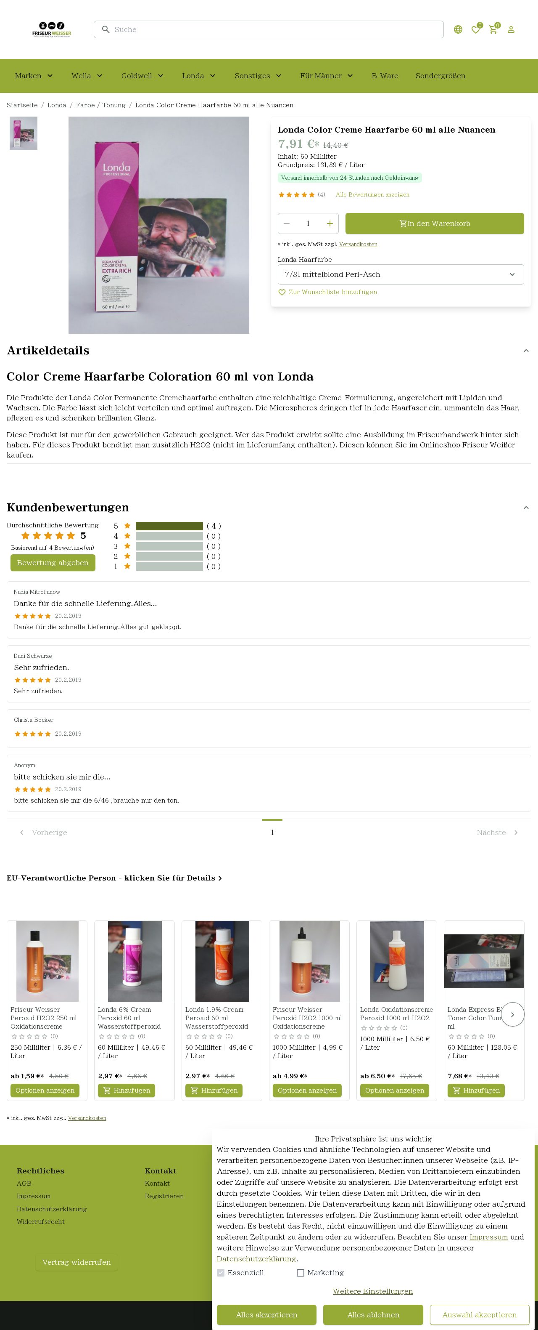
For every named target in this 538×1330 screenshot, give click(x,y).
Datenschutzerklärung (256, 1259)
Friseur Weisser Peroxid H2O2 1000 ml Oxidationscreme (307, 1018)
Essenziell (246, 1272)
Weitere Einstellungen (373, 1291)
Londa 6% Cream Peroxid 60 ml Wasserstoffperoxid (129, 1018)
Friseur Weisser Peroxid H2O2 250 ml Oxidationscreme (44, 1018)
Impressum (488, 1237)
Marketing (326, 1272)
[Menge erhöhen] (330, 223)
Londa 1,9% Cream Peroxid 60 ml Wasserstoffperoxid (216, 1018)
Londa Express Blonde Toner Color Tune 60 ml (483, 1018)
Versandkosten (358, 244)
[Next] (513, 1014)
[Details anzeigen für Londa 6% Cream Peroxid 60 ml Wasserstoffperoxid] (135, 961)
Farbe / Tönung (101, 105)
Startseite (22, 105)
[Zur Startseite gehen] (52, 29)
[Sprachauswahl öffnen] (458, 29)
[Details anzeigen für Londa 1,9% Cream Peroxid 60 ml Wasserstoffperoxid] (222, 961)
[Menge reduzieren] (286, 223)
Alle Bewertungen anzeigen (372, 194)
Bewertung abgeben (53, 562)
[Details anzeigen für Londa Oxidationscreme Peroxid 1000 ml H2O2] (397, 961)
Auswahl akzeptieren (479, 1314)
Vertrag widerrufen (76, 1262)
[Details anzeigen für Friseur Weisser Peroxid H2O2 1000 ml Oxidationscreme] (309, 961)
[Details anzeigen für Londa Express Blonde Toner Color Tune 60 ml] (484, 961)
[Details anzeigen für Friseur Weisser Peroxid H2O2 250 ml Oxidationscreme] (47, 961)
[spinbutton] (308, 223)
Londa (56, 105)
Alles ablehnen (373, 1314)
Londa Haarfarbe (305, 260)
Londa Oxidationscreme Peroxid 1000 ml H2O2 (396, 1014)
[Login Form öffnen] (511, 29)
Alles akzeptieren (267, 1314)
